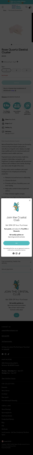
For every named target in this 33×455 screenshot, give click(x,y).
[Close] (29, 200)
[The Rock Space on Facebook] (13, 253)
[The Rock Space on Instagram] (16, 253)
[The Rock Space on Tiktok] (19, 253)
